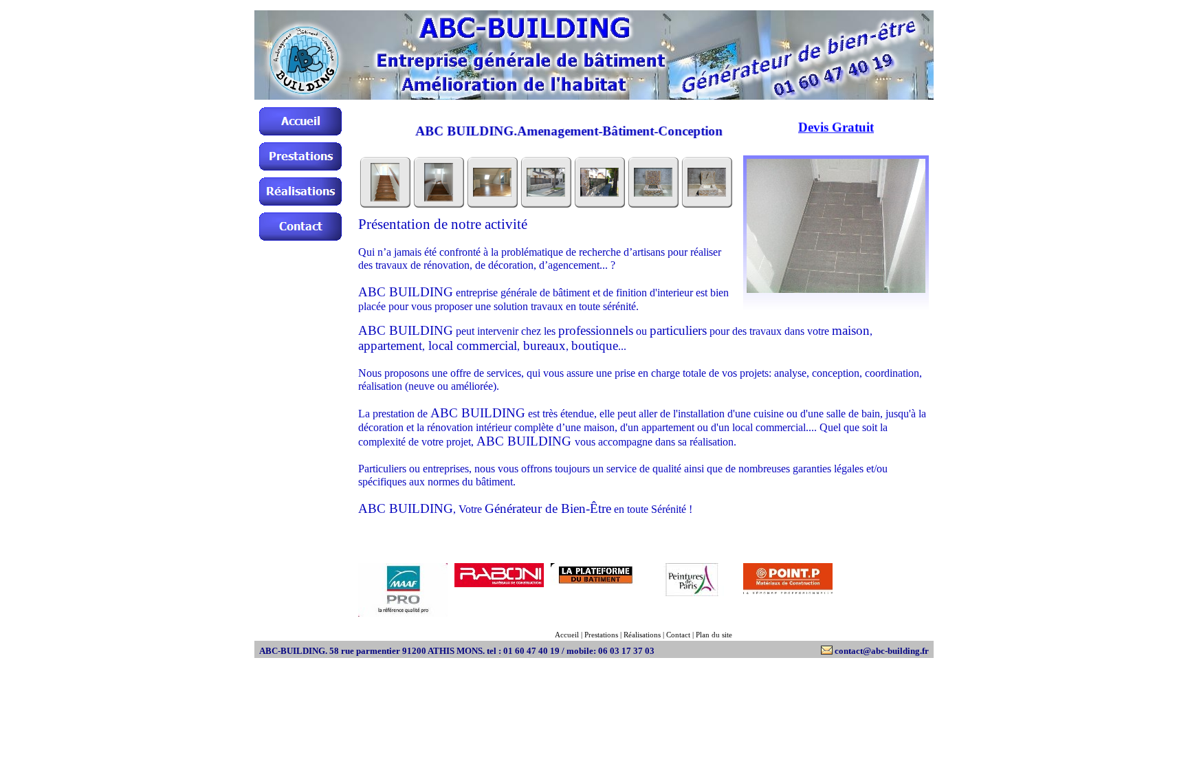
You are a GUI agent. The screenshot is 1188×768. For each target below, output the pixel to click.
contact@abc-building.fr (882, 651)
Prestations (601, 634)
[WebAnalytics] (884, 571)
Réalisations (642, 634)
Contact (678, 634)
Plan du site (714, 634)
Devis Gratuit (836, 118)
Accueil (567, 634)
